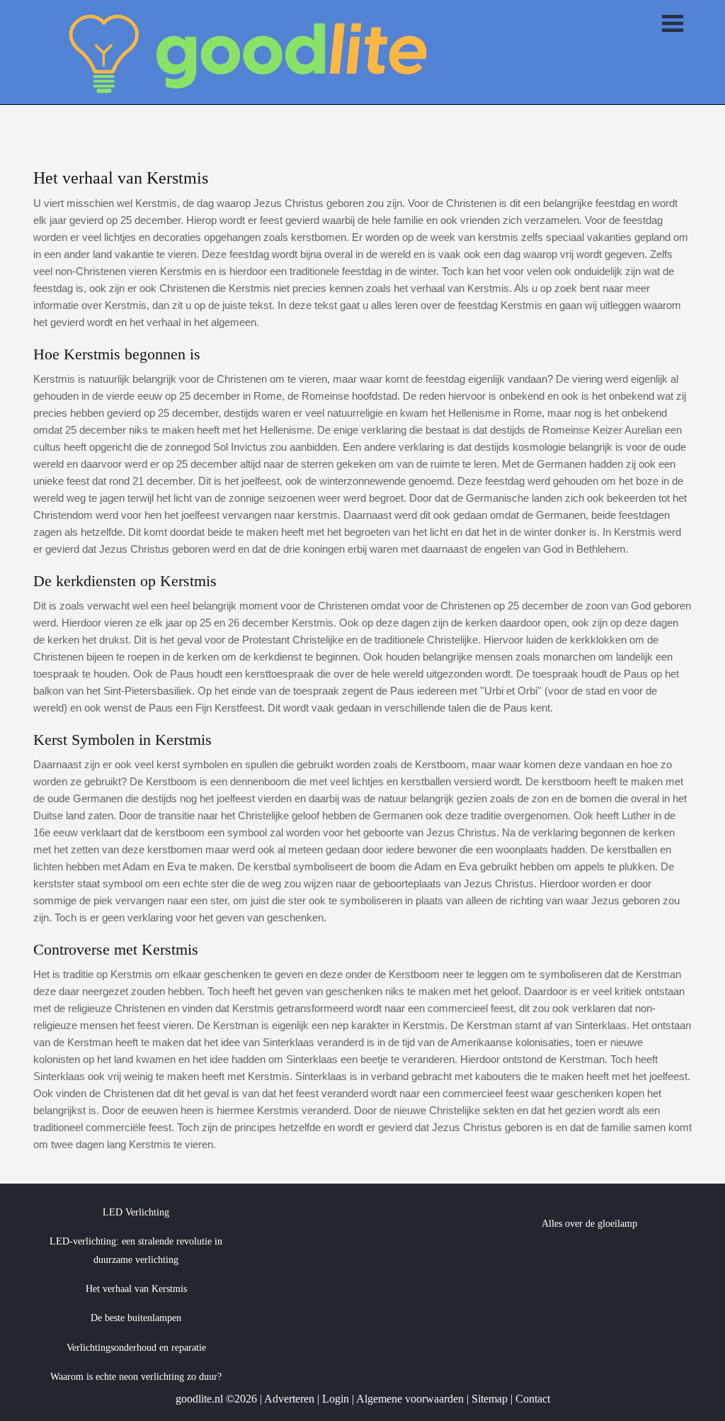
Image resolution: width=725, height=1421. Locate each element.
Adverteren (289, 1399)
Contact (532, 1399)
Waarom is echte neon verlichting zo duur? (136, 1376)
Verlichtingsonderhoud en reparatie (136, 1347)
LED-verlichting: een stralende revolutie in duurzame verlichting (136, 1250)
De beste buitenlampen (136, 1318)
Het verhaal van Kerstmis (136, 1289)
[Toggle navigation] (672, 25)
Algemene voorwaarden (410, 1399)
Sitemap (490, 1399)
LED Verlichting (136, 1212)
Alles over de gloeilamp (589, 1223)
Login (335, 1399)
